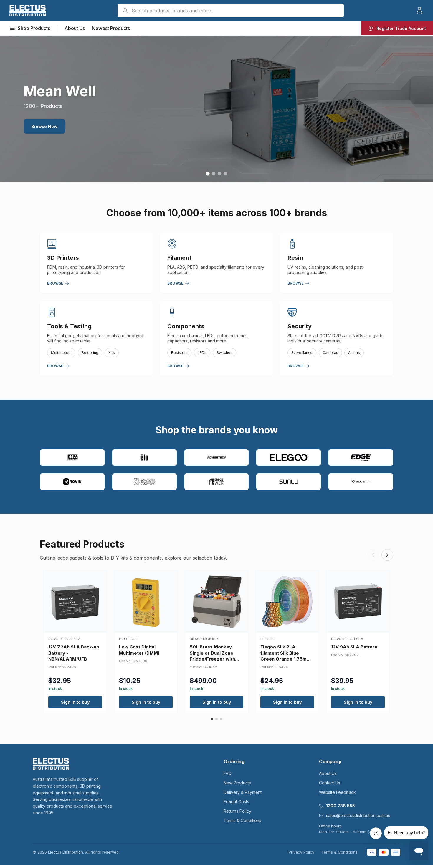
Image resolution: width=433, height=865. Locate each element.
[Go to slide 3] (219, 173)
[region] (216, 108)
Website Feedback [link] (337, 792)
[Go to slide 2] (213, 173)
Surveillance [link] (302, 352)
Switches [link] (224, 352)
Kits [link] (111, 352)
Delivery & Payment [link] (243, 792)
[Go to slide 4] (225, 173)
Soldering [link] (90, 352)
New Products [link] (237, 782)
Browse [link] (55, 283)
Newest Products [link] (111, 28)
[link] (27, 10)
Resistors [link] (179, 352)
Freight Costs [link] (236, 801)
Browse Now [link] (44, 126)
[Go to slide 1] (207, 173)
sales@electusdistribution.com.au (358, 815)
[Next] (387, 555)
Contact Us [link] (329, 782)
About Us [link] (75, 28)
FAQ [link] (228, 773)
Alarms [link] (354, 352)
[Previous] (373, 555)
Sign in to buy (75, 702)
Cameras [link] (330, 352)
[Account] (419, 10)
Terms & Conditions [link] (242, 820)
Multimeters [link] (61, 352)
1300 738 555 (340, 805)
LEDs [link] (202, 352)
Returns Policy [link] (237, 811)
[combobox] (231, 10)
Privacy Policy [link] (301, 852)
